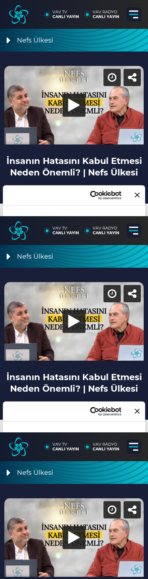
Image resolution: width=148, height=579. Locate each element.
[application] (74, 289)
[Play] (74, 289)
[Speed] (116, 11)
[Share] (136, 11)
